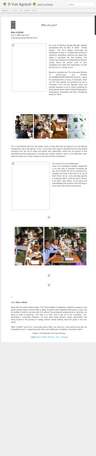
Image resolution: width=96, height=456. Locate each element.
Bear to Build (42, 337)
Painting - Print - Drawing (58, 337)
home (15, 10)
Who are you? (49, 25)
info (20, 10)
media (34, 10)
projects (27, 10)
